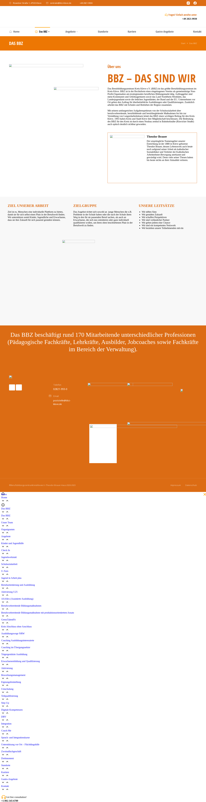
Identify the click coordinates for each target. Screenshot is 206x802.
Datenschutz (191, 485)
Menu (4, 494)
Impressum (176, 485)
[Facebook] (12, 387)
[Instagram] (19, 387)
